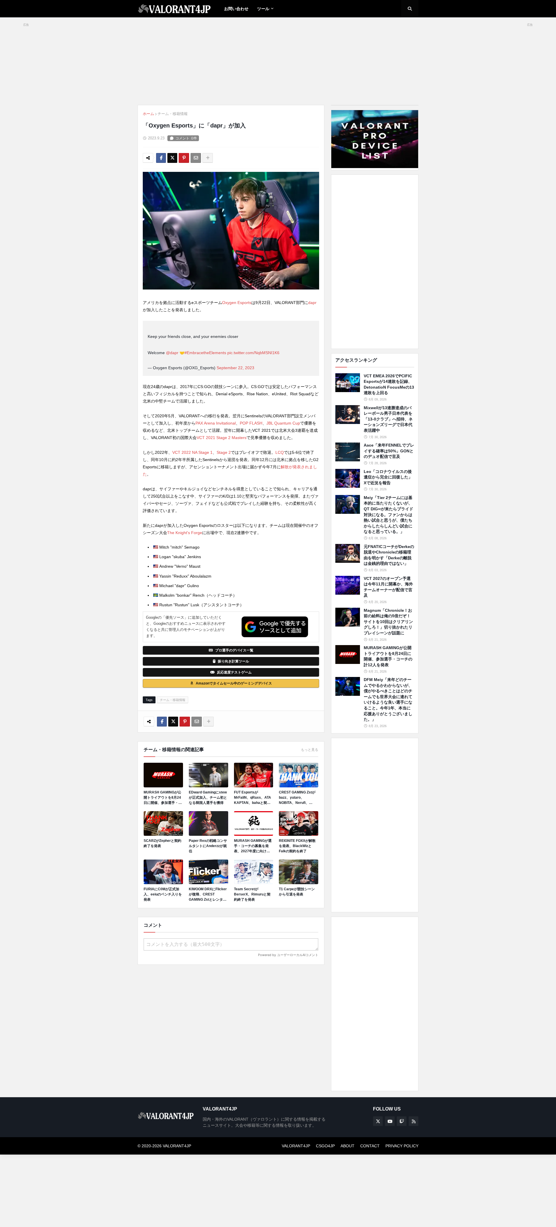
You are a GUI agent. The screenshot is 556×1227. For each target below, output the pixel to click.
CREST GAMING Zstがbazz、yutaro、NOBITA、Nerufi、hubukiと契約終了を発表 (298, 797)
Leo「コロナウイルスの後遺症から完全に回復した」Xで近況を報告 (388, 477)
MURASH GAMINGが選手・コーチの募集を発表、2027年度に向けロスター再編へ (253, 846)
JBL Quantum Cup (283, 423)
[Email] (196, 158)
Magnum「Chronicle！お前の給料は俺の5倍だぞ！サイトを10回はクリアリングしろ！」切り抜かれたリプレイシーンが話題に (388, 621)
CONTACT (370, 1146)
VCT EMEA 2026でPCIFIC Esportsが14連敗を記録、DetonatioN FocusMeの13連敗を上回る (389, 384)
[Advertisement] (374, 262)
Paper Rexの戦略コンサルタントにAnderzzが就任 (208, 846)
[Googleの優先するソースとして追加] (275, 626)
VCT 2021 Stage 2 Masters (221, 437)
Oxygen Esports (236, 302)
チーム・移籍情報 (173, 114)
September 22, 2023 (235, 367)
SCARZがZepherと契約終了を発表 (162, 843)
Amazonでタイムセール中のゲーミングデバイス (234, 683)
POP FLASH (251, 423)
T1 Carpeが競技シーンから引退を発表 (297, 891)
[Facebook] (161, 158)
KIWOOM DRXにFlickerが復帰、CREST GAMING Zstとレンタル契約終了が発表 (208, 894)
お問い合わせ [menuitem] (236, 8)
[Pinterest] (184, 158)
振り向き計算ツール (233, 661)
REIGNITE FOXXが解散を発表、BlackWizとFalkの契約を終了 (297, 846)
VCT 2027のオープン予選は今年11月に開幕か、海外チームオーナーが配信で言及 (388, 587)
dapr (312, 302)
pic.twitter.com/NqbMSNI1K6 (253, 352)
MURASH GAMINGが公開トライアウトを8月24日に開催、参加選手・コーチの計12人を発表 (163, 797)
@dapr (172, 352)
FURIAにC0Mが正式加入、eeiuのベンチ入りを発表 (163, 894)
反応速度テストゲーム (234, 672)
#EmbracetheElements (205, 352)
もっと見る (309, 750)
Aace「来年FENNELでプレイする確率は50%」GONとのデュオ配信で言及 (389, 451)
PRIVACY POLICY (401, 1146)
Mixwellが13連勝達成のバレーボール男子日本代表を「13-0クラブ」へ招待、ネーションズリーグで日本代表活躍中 (388, 419)
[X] (172, 158)
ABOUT (347, 1146)
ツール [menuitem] (263, 8)
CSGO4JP (325, 1146)
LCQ (279, 452)
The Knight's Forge (184, 532)
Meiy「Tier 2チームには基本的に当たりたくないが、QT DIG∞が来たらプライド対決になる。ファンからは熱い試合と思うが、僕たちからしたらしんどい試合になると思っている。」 (388, 514)
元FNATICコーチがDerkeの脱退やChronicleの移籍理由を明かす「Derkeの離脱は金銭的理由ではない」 (389, 555)
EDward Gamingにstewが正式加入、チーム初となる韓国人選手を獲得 (208, 797)
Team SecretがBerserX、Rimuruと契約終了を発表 (252, 894)
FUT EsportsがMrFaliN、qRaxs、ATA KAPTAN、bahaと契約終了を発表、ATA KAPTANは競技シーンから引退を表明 (253, 797)
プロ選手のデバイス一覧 (234, 650)
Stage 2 (224, 452)
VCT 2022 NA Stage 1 (192, 452)
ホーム (148, 114)
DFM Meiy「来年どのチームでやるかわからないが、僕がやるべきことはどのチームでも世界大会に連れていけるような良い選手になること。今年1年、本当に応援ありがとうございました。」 (388, 699)
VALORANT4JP (296, 1146)
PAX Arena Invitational (215, 423)
